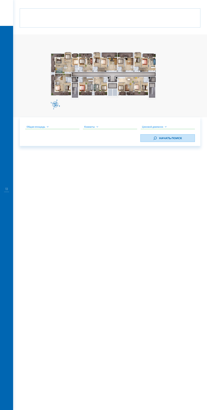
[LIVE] (6, 32)
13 (6, 189)
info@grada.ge (121, 335)
